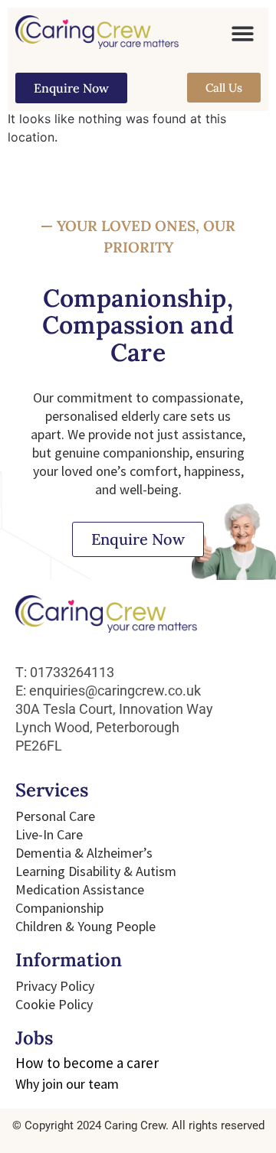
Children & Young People (85, 926)
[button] (243, 33)
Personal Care (55, 816)
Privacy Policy (54, 986)
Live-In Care (49, 834)
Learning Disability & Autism (95, 871)
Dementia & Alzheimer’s (84, 852)
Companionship (59, 908)
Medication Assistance (79, 889)
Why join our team (67, 1084)
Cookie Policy (54, 1004)
